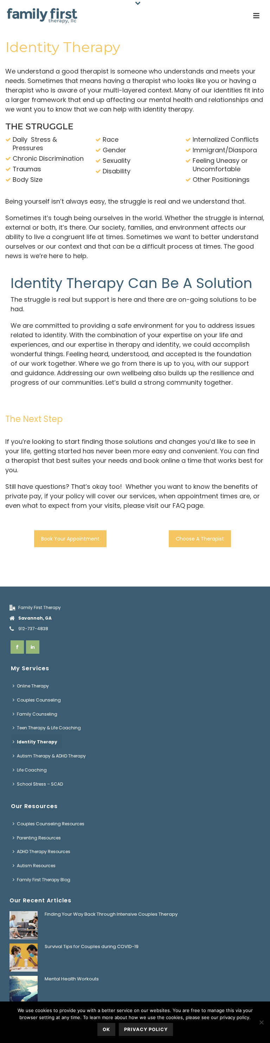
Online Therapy (33, 686)
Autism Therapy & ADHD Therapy (51, 756)
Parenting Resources (39, 838)
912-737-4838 (33, 629)
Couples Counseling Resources (50, 824)
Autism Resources (36, 866)
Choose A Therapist (200, 538)
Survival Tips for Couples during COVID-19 (92, 946)
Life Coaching (32, 770)
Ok (106, 1029)
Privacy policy (146, 1029)
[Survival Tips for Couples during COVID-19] (23, 957)
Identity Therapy (37, 742)
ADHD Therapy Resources (43, 852)
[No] (261, 1022)
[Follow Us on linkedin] (32, 647)
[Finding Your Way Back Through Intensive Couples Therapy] (23, 925)
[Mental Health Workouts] (23, 990)
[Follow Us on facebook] (17, 647)
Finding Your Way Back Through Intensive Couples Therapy (111, 914)
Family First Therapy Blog (43, 880)
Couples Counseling (39, 700)
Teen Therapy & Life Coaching (49, 728)
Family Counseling (37, 714)
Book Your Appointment (70, 538)
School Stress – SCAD (40, 784)
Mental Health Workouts (72, 979)
